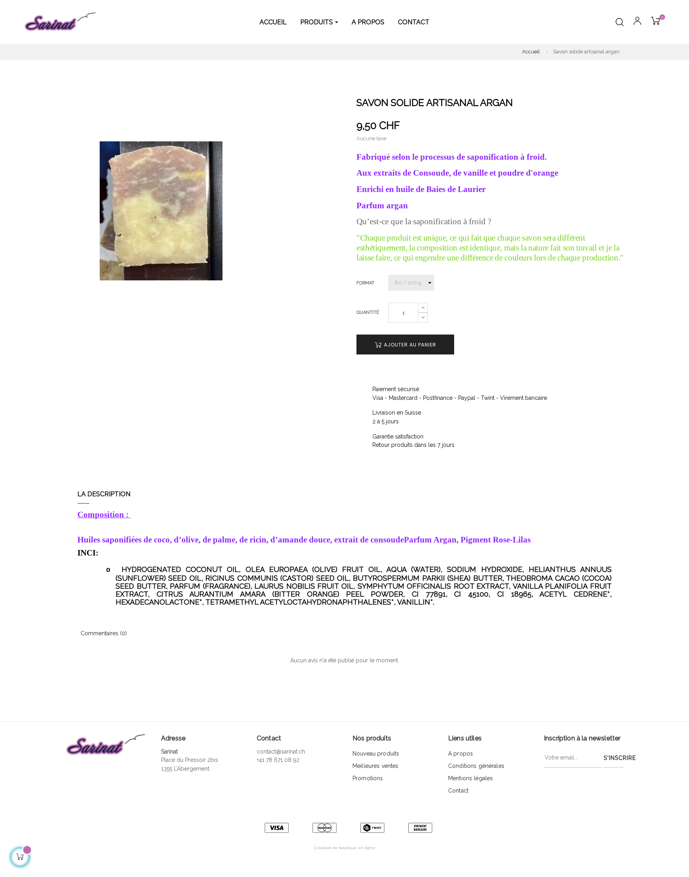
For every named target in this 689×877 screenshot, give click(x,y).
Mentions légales (470, 778)
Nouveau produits (375, 753)
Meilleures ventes (375, 766)
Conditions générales (476, 766)
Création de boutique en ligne (344, 848)
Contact (458, 790)
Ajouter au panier (409, 344)
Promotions (367, 778)
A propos (460, 753)
